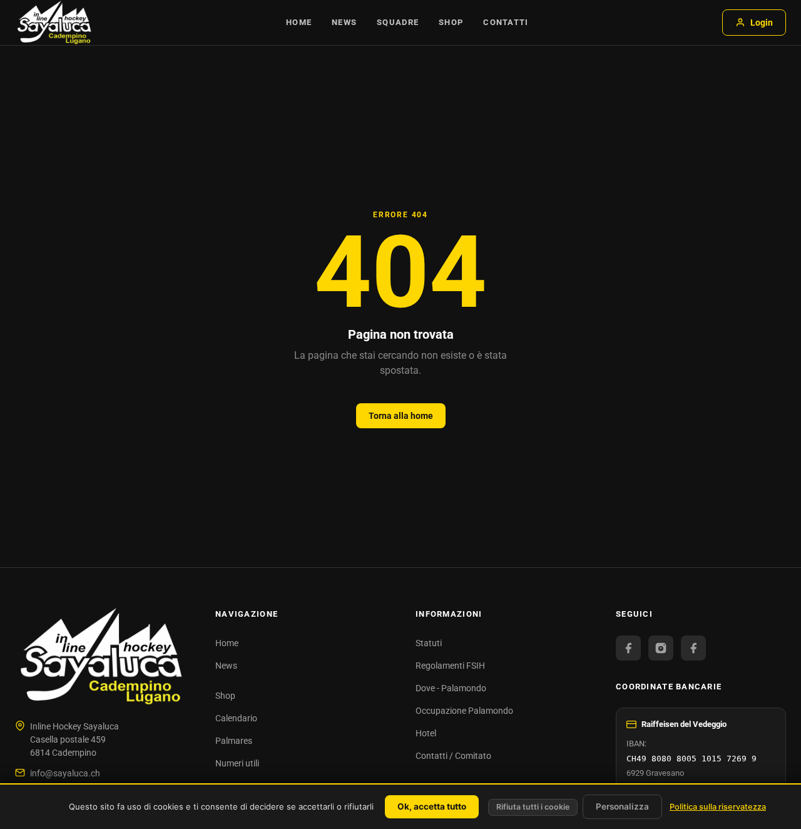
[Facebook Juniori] (693, 648)
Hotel (426, 733)
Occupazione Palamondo (464, 711)
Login (761, 23)
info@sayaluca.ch (65, 773)
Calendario (236, 718)
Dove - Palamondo (451, 688)
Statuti (429, 643)
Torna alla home (401, 416)
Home (299, 22)
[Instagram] (660, 648)
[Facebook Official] (628, 648)
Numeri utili (237, 763)
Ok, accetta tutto (431, 806)
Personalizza (622, 806)
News (344, 22)
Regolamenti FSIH (450, 666)
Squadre (398, 22)
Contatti (505, 22)
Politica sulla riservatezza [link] (718, 806)
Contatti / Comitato (453, 756)
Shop (451, 22)
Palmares (233, 741)
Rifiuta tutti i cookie (532, 806)
